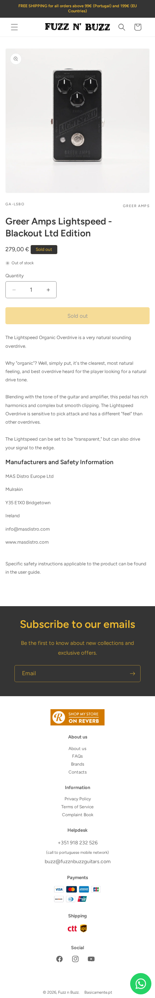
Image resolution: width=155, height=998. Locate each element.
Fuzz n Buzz (68, 992)
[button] (14, 27)
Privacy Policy (78, 798)
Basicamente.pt (98, 992)
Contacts (77, 772)
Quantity (14, 275)
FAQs (77, 756)
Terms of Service (77, 806)
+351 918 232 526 (78, 843)
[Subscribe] (132, 673)
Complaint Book (77, 814)
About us (77, 748)
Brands (77, 764)
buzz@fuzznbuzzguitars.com (78, 861)
